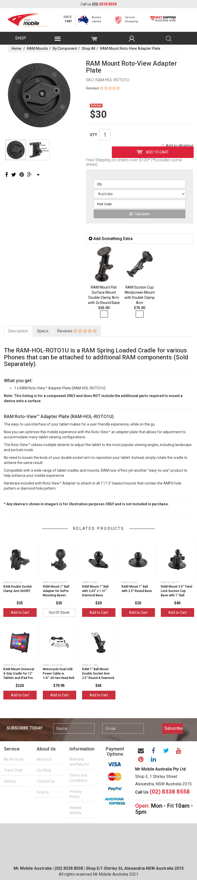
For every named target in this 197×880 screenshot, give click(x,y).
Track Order (13, 770)
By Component (65, 48)
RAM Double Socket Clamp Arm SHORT (17, 589)
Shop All (88, 48)
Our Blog (44, 770)
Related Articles (76, 810)
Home (16, 48)
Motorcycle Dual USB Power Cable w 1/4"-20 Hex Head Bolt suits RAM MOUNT (58, 675)
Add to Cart (157, 152)
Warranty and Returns (79, 761)
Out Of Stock (59, 612)
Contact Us (46, 781)
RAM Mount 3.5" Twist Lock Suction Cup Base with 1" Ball (176, 591)
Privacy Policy (76, 794)
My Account (13, 759)
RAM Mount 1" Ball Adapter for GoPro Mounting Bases (56, 591)
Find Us (43, 792)
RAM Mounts (37, 48)
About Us (44, 759)
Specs (42, 331)
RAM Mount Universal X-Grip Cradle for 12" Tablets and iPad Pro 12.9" (18, 675)
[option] (39, 95)
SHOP (20, 38)
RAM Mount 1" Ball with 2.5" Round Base (137, 589)
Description (18, 331)
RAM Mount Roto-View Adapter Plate (130, 48)
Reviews (65, 331)
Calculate (142, 214)
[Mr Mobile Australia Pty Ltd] (27, 18)
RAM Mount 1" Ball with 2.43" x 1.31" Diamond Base (95, 591)
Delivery (10, 781)
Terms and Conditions (78, 778)
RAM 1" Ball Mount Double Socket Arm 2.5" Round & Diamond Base (98, 675)
